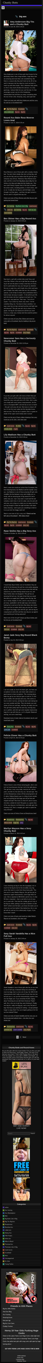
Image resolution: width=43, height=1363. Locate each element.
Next (24, 1037)
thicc (6, 1255)
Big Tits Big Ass (10, 1221)
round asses (8, 1250)
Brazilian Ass (9, 1227)
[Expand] (3, 7)
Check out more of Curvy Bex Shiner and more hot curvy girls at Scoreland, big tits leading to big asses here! (19, 321)
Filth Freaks (8, 1235)
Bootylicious (8, 1224)
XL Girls (7, 1261)
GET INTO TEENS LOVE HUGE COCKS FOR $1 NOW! (22, 1349)
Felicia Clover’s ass (15, 796)
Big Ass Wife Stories (9, 1308)
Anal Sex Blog (7, 1311)
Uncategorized (9, 1258)
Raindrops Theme (21, 1361)
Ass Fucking (6, 1314)
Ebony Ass (8, 1233)
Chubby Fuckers (8, 1326)
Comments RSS (20, 1359)
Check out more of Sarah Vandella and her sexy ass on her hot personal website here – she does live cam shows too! (20, 1018)
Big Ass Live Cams (8, 1323)
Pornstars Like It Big (11, 1247)
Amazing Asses (7, 1317)
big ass (20, 1005)
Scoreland (28, 885)
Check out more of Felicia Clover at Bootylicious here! (20, 813)
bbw (6, 1216)
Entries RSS (20, 1357)
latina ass (8, 1238)
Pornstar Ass (9, 1244)
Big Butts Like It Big (26, 181)
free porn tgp (6, 1320)
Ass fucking (8, 1210)
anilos (7, 1207)
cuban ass (8, 1230)
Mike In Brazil (9, 1241)
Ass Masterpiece (10, 1213)
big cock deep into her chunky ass (22, 183)
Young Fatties (9, 1264)
